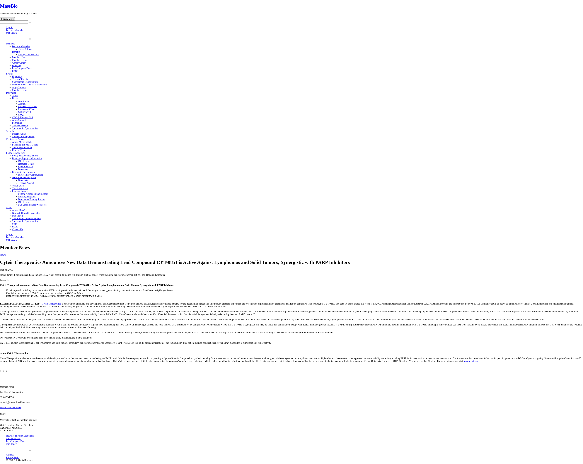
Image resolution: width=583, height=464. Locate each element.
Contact (10, 454)
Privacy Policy (13, 457)
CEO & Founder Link (22, 117)
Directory (16, 65)
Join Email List (13, 438)
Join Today (11, 444)
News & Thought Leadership (26, 213)
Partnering (17, 123)
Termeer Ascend (20, 125)
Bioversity (23, 169)
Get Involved (24, 112)
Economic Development (23, 172)
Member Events (19, 60)
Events (9, 73)
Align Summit (19, 87)
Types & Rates (25, 49)
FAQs (15, 71)
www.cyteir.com (471, 361)
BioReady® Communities (30, 174)
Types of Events (20, 79)
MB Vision (11, 33)
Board (15, 226)
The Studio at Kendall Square (26, 218)
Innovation (11, 92)
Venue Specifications (22, 147)
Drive (15, 98)
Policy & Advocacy (15, 153)
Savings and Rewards (28, 54)
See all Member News (10, 407)
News (3, 255)
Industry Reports (20, 191)
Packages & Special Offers (25, 144)
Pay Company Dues (21, 68)
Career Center (19, 62)
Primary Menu (7, 19)
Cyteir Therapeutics (51, 303)
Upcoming (17, 76)
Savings (10, 131)
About (15, 95)
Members (10, 43)
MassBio (9, 6)
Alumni (22, 103)
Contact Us (17, 229)
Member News (19, 57)
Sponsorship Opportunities (25, 82)
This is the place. (20, 188)
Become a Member (15, 30)
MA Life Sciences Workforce (32, 204)
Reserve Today (19, 150)
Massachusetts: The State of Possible (29, 84)
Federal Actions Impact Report (33, 194)
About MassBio (19, 210)
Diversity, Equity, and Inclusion (27, 158)
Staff (14, 224)
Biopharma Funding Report (31, 199)
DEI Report (23, 161)
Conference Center (15, 139)
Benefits (16, 52)
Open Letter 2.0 (25, 166)
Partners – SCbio (26, 109)
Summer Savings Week (23, 136)
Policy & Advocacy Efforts (25, 155)
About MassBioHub (22, 142)
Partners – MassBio (27, 106)
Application (23, 101)
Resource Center (26, 164)
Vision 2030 (18, 185)
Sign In (9, 27)
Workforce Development (24, 177)
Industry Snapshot (27, 196)
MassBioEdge (19, 133)
